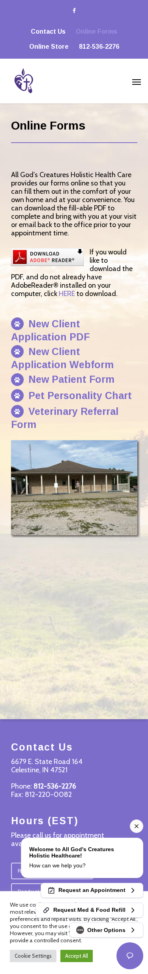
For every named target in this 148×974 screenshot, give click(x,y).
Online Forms (96, 31)
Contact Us (48, 31)
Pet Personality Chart (79, 395)
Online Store (49, 46)
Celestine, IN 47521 (39, 770)
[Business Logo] (64, 80)
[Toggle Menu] (136, 82)
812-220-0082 (48, 794)
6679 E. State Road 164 (46, 761)
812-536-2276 (99, 46)
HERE (67, 293)
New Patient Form (70, 379)
